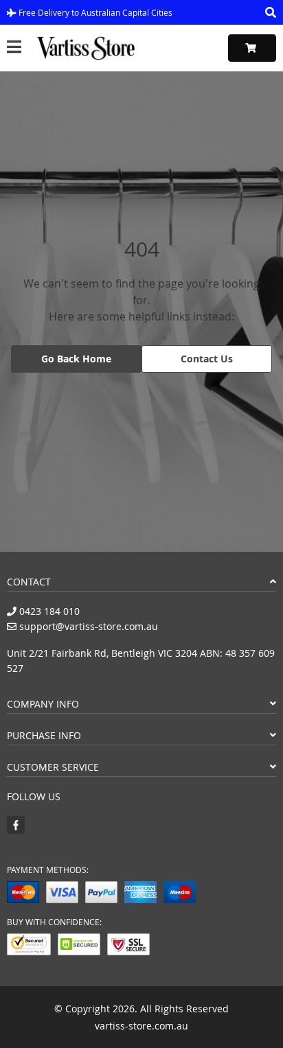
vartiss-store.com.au (141, 1025)
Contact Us (207, 358)
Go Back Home (76, 358)
